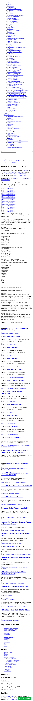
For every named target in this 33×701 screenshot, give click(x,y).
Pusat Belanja (11, 108)
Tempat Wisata (11, 110)
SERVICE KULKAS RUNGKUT (12, 546)
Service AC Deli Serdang (14, 69)
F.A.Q (5, 655)
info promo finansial (8, 635)
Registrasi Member (9, 663)
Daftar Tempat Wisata (10, 664)
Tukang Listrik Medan (13, 87)
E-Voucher (10, 49)
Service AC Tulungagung (14, 72)
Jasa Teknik (10, 7)
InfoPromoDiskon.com (7, 696)
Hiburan (9, 32)
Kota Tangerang (9, 173)
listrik (5, 643)
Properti (9, 45)
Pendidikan (10, 127)
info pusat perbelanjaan (8, 637)
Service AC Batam (12, 105)
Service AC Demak (12, 104)
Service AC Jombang (13, 70)
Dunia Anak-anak (12, 21)
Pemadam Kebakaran (13, 62)
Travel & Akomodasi (13, 30)
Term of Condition (9, 657)
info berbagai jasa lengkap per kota (11, 628)
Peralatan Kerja (11, 39)
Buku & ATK (11, 35)
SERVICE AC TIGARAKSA (11, 369)
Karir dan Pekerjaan (12, 131)
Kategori (6, 2)
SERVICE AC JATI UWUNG (11, 404)
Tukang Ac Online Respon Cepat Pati (14, 508)
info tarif (6, 639)
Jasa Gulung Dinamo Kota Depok (16, 93)
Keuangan (10, 139)
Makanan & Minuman (13, 16)
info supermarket (7, 638)
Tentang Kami (8, 652)
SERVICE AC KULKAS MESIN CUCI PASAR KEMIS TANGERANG (14, 451)
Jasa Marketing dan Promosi (15, 10)
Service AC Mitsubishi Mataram (12, 497)
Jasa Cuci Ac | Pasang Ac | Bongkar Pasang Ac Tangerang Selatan (16, 523)
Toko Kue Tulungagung (13, 81)
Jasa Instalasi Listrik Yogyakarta (15, 82)
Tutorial (6, 654)
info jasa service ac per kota (9, 630)
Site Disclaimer (11, 658)
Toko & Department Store (14, 42)
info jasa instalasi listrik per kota (10, 629)
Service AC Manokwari (13, 73)
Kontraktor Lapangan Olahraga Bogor (17, 90)
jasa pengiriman (7, 642)
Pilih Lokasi (7, 107)
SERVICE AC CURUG (10, 162)
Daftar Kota (10, 112)
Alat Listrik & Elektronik (14, 9)
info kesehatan (7, 631)
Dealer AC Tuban (12, 99)
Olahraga (9, 26)
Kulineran (10, 13)
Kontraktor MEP (11, 85)
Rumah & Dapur (11, 18)
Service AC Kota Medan (14, 65)
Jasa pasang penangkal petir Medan (16, 98)
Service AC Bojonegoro (13, 102)
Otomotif (9, 44)
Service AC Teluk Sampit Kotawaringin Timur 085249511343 (14, 474)
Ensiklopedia (10, 119)
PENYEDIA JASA (18, 175)
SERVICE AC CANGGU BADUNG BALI (15, 610)
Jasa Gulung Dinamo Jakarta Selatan (17, 96)
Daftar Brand (7, 666)
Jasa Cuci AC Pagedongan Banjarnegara (15, 586)
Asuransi (9, 55)
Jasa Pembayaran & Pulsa (14, 50)
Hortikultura (10, 144)
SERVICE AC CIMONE (9, 427)
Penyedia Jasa (11, 64)
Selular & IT (10, 24)
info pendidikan (7, 634)
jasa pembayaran (7, 640)
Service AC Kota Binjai (13, 67)
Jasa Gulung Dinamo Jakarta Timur (16, 95)
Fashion (9, 12)
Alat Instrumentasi (12, 61)
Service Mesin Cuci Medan (14, 84)
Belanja (9, 138)
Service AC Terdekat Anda (14, 147)
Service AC (14, 160)
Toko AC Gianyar (12, 78)
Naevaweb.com (13, 699)
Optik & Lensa (11, 59)
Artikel (9, 118)
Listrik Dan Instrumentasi (14, 121)
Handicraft (10, 58)
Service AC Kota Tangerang (15, 75)
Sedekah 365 (10, 145)
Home (5, 159)
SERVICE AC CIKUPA (9, 347)
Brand (5, 113)
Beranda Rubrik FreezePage (15, 116)
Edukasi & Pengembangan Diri (15, 38)
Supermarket (10, 6)
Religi (9, 36)
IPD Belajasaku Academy (14, 142)
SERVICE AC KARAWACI (10, 438)
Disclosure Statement (13, 660)
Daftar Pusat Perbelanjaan (11, 667)
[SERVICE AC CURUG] (8, 188)
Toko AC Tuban (11, 101)
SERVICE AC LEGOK (9, 358)
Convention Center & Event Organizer (17, 47)
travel (5, 644)
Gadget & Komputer (12, 19)
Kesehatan (10, 27)
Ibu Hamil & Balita (12, 22)
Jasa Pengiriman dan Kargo (14, 52)
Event (9, 4)
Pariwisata (10, 29)
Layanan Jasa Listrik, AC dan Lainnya (17, 141)
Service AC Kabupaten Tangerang (16, 92)
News (9, 122)
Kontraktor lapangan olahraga (15, 88)
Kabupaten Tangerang (20, 173)
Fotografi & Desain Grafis (14, 56)
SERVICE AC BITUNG (9, 415)
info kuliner (6, 633)
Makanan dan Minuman (13, 128)
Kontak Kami (7, 671)
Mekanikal (10, 124)
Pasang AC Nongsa (7, 599)
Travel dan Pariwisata (13, 136)
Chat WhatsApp (24, 698)
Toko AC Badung (12, 79)
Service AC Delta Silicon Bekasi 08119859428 (16, 486)
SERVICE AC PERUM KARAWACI (13, 381)
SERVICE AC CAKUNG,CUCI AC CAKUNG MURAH (13, 573)
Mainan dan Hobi (12, 135)
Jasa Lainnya (10, 53)
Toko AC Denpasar (12, 76)
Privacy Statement (12, 661)
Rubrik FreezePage (9, 115)
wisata (5, 646)
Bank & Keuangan (12, 41)
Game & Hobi (11, 33)
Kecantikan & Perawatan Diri (15, 15)
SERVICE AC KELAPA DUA (11, 336)
